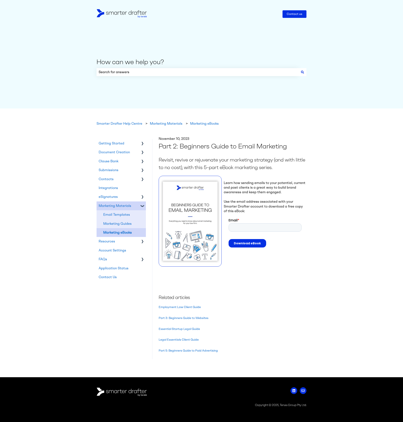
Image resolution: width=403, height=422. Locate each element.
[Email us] (303, 390)
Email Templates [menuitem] (116, 215)
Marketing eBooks (204, 124)
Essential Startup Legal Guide (179, 329)
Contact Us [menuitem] (108, 277)
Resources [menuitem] (107, 241)
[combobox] (197, 72)
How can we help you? (130, 62)
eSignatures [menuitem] (108, 197)
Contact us (294, 14)
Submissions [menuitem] (108, 170)
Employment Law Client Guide (180, 307)
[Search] (302, 72)
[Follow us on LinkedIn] (293, 390)
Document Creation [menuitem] (114, 152)
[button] (142, 143)
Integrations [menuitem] (108, 188)
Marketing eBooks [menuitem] (117, 232)
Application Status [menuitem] (113, 268)
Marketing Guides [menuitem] (117, 224)
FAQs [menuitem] (103, 259)
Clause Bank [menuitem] (108, 161)
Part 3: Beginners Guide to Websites (183, 318)
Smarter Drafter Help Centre (119, 124)
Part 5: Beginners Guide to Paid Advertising (188, 350)
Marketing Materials (166, 124)
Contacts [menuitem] (106, 179)
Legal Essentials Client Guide (179, 339)
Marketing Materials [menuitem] (115, 206)
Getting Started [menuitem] (111, 143)
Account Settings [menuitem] (112, 250)
